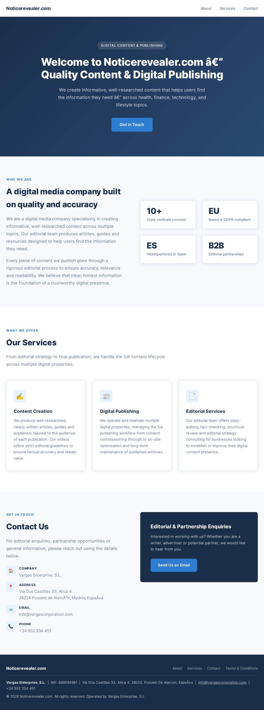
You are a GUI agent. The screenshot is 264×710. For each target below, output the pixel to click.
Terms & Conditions (242, 668)
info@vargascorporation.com (222, 682)
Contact (251, 8)
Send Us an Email (174, 565)
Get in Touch (132, 124)
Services (227, 8)
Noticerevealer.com (28, 8)
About (206, 8)
